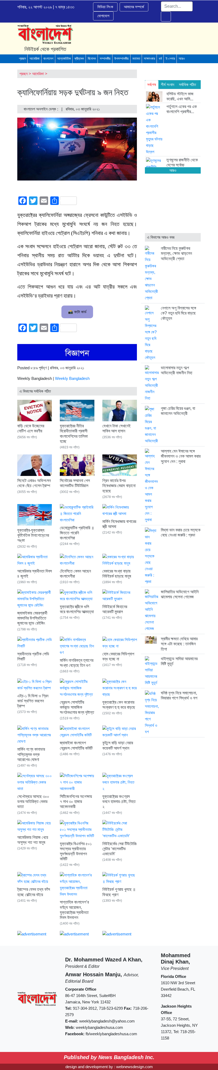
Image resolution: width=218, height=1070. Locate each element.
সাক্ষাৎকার (149, 59)
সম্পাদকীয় (105, 59)
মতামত (136, 59)
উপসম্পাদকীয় (121, 59)
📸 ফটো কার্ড (77, 312)
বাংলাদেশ (48, 59)
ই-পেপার (170, 59)
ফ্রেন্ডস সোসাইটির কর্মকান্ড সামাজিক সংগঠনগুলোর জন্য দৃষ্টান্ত (77, 707)
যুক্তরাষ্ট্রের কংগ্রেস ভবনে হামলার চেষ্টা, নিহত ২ (119, 801)
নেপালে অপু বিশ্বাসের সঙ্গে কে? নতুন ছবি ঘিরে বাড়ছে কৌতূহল (178, 313)
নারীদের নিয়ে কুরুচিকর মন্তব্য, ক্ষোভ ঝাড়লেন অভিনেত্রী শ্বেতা (176, 253)
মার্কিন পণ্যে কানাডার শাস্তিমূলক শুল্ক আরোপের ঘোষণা (31, 754)
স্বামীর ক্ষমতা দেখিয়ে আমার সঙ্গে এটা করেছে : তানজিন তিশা (179, 644)
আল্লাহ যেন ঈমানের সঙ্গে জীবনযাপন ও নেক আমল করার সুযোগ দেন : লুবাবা (180, 456)
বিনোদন (92, 59)
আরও (182, 59)
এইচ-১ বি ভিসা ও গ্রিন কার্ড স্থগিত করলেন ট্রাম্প (32, 701)
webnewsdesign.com (134, 1066)
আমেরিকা (35, 59)
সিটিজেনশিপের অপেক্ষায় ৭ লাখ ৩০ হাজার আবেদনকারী (76, 801)
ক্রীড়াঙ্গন (79, 59)
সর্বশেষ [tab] (151, 84)
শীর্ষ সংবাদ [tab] (167, 84)
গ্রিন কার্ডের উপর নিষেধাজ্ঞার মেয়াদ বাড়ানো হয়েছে (119, 485)
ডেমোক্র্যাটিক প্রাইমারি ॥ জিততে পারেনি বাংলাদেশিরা (77, 533)
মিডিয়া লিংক (105, 7)
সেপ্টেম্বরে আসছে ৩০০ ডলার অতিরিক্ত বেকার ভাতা (33, 801)
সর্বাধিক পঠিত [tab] (187, 84)
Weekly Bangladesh (72, 378)
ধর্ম (160, 59)
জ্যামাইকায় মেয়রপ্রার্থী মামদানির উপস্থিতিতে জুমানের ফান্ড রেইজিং (32, 618)
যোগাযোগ (103, 16)
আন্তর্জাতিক (64, 59)
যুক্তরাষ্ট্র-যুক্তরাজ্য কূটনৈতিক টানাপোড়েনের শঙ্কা (33, 535)
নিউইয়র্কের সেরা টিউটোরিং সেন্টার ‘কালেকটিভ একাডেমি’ (119, 848)
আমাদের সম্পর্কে (134, 7)
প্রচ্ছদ (22, 59)
